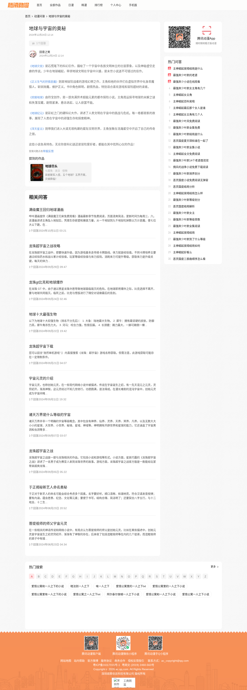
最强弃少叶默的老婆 (185, 75)
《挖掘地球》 (37, 97)
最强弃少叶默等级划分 (186, 199)
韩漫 (84, 5)
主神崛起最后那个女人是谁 (189, 107)
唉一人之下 (102, 586)
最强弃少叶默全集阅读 (186, 226)
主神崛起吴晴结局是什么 (188, 68)
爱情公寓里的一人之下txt (131, 586)
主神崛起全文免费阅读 (186, 153)
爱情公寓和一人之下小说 (161, 594)
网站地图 (65, 660)
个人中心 (115, 5)
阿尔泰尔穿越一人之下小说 (123, 594)
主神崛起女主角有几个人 (188, 114)
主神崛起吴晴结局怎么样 (188, 193)
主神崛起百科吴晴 (184, 101)
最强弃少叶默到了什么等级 (189, 239)
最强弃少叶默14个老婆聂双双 (191, 160)
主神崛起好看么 (182, 252)
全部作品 (55, 5)
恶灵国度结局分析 (184, 186)
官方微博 (92, 660)
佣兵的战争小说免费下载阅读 (190, 166)
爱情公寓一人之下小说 (195, 594)
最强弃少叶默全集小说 (186, 147)
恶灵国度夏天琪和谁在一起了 (190, 140)
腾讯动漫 (18, 5)
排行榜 (99, 5)
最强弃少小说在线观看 (186, 81)
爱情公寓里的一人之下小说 (168, 586)
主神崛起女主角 (182, 94)
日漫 (71, 5)
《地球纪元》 (37, 113)
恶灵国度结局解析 (184, 206)
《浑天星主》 (37, 128)
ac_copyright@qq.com (175, 660)
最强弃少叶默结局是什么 (188, 134)
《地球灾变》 (37, 66)
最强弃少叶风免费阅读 (186, 121)
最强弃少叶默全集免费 (186, 127)
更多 (214, 566)
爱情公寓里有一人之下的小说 (49, 594)
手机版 (133, 5)
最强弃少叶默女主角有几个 (189, 88)
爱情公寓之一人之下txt (86, 594)
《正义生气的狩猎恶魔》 (44, 81)
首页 (39, 5)
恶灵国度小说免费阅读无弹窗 (190, 180)
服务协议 (106, 660)
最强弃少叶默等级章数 (186, 219)
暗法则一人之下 (79, 586)
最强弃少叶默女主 (184, 212)
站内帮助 (79, 660)
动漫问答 (39, 16)
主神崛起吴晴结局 (184, 232)
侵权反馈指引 (136, 660)
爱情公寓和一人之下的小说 (47, 586)
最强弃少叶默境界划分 (186, 173)
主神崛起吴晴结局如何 (186, 245)
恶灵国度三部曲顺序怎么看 (189, 258)
